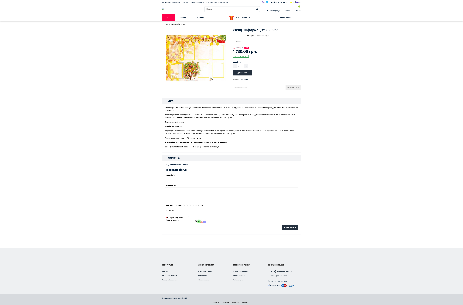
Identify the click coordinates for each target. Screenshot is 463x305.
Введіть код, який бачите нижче (174, 219)
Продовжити (290, 227)
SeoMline (245, 302)
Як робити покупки (197, 2)
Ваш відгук (171, 185)
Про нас (185, 2)
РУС (299, 2)
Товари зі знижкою (169, 280)
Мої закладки (238, 280)
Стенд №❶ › (226, 302)
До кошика (242, 73)
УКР (293, 2)
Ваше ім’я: (170, 175)
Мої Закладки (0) (273, 11)
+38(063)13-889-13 (279, 2)
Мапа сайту (202, 276)
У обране (239, 42)
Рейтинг (169, 205)
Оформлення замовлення (171, 2)
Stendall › (216, 302)
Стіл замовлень (203, 280)
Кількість (237, 62)
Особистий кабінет (240, 271)
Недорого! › (236, 302)
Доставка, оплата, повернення (217, 2)
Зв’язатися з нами (204, 271)
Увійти (288, 11)
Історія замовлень (240, 276)
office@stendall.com (278, 276)
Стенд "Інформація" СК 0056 (176, 24)
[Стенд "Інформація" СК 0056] (196, 58)
